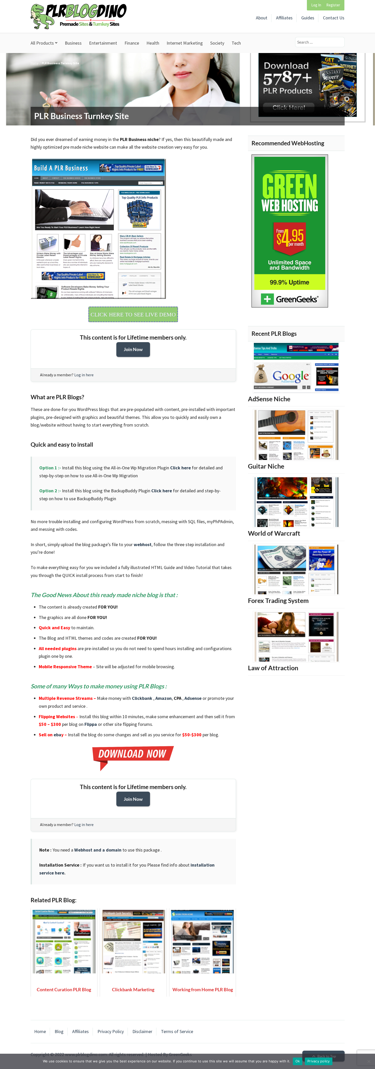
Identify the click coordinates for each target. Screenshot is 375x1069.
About (261, 18)
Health (152, 43)
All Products (42, 43)
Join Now (133, 349)
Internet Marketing (185, 43)
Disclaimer (142, 1031)
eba (57, 735)
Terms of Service (177, 1031)
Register (333, 5)
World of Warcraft (274, 533)
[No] (368, 1061)
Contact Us (333, 18)
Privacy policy (318, 1061)
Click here (180, 468)
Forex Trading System (278, 600)
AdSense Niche (269, 399)
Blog (59, 1031)
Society (217, 43)
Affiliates (284, 18)
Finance (131, 43)
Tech (236, 43)
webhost (143, 544)
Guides (307, 18)
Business (73, 43)
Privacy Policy (110, 1031)
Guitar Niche (266, 466)
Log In (316, 5)
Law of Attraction (273, 668)
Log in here (84, 374)
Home (35, 63)
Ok (297, 1061)
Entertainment (103, 43)
